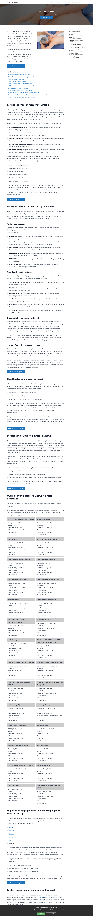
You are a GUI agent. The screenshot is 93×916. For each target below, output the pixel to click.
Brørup (11, 830)
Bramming (12, 837)
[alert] (46, 910)
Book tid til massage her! (46, 17)
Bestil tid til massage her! (16, 66)
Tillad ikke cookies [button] (51, 913)
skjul (24, 72)
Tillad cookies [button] (41, 913)
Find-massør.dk (12, 2)
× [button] (91, 906)
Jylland (57, 2)
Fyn (62, 2)
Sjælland (67, 2)
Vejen (11, 827)
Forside (51, 2)
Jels (10, 840)
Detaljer (60, 910)
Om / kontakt (76, 2)
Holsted (11, 834)
